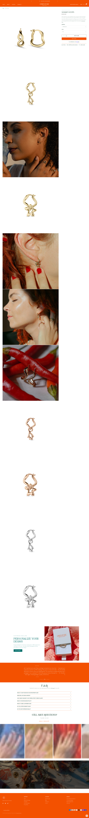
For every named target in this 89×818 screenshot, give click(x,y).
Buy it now (74, 38)
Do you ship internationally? (24, 709)
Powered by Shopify (18, 813)
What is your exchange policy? (24, 701)
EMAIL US (41, 721)
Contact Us (47, 801)
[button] (18, 650)
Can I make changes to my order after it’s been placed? (30, 698)
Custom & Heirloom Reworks (71, 798)
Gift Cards (68, 803)
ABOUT (8, 4)
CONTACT (47, 796)
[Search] (84, 4)
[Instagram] (4, 803)
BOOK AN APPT (46, 721)
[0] (85, 4)
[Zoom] (56, 12)
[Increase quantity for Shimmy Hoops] (65, 36)
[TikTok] (8, 803)
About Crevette (47, 798)
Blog (46, 800)
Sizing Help (25, 801)
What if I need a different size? (24, 703)
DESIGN (68, 796)
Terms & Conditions (27, 803)
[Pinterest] (6, 803)
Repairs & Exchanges (27, 800)
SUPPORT (26, 796)
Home (3, 8)
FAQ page (52, 688)
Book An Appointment (70, 801)
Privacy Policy (26, 804)
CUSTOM (13, 4)
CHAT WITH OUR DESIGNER (45, 1)
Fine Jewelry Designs (70, 800)
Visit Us (46, 803)
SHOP (4, 4)
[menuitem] (4, 4)
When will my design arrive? (23, 695)
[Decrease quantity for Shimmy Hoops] (62, 36)
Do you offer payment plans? (24, 706)
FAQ (25, 798)
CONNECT (19, 4)
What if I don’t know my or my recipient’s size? (27, 692)
